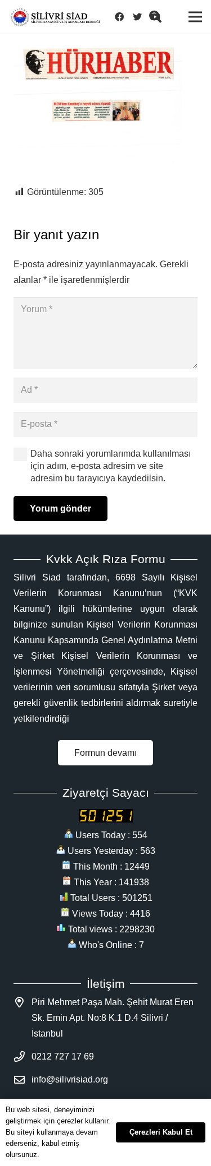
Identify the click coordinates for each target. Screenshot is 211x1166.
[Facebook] (123, 17)
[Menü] (195, 17)
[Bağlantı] (55, 17)
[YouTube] (159, 17)
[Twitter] (141, 17)
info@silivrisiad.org (70, 1079)
